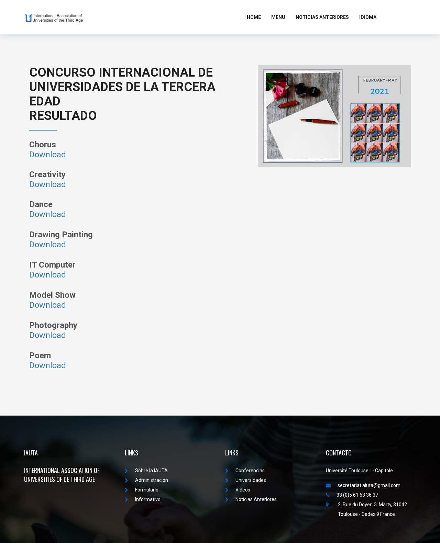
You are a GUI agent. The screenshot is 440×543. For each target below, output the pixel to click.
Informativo (148, 499)
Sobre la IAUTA (151, 470)
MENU (278, 17)
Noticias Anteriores (322, 17)
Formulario (146, 490)
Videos (242, 490)
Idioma (367, 17)
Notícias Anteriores (256, 499)
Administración (151, 480)
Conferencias (250, 470)
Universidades (250, 480)
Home (254, 17)
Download (47, 154)
